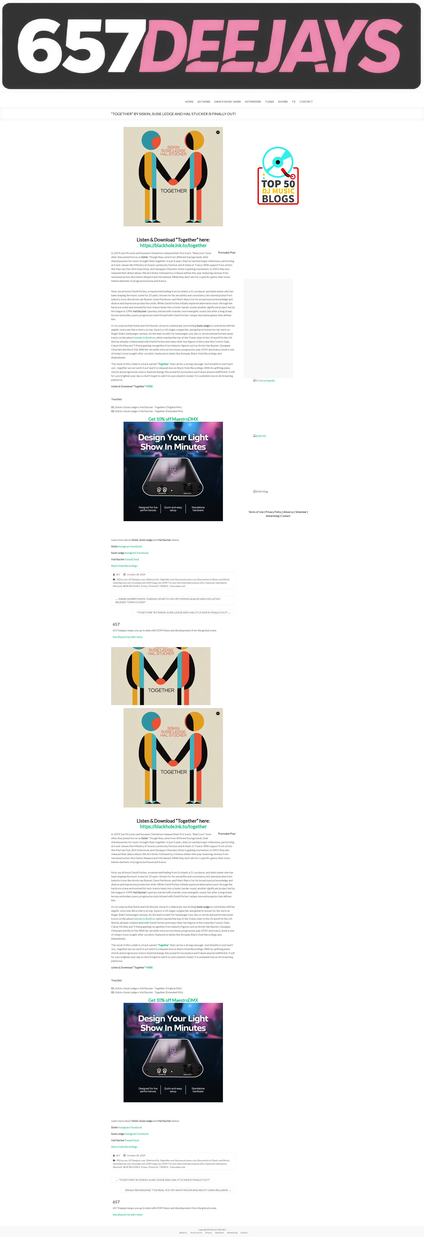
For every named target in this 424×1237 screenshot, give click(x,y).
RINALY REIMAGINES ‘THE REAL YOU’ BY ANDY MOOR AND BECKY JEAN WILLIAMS (178, 1190)
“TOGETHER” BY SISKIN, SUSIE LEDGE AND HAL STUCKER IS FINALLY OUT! (184, 612)
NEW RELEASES (131, 586)
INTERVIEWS (253, 101)
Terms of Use (256, 511)
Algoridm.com (167, 579)
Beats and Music (221, 579)
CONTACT (306, 101)
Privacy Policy (273, 511)
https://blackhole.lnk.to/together (173, 245)
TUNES (269, 101)
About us (288, 511)
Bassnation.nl (205, 579)
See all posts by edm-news (127, 636)
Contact (285, 515)
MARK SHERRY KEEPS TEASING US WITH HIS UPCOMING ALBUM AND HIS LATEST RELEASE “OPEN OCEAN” (168, 600)
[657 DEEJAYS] (212, 1)
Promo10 (153, 586)
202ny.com (122, 579)
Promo (144, 586)
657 (118, 574)
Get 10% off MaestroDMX (173, 419)
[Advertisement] (268, 328)
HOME (189, 101)
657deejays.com (137, 579)
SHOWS (283, 101)
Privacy (208, 1232)
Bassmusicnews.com (186, 579)
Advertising (272, 515)
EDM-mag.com (153, 582)
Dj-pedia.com (138, 582)
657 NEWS (204, 101)
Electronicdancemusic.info (190, 582)
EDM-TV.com (169, 582)
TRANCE (163, 586)
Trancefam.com (177, 586)
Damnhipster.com (122, 582)
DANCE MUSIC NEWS (227, 101)
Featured (209, 582)
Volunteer (301, 511)
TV (293, 101)
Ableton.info (152, 579)
